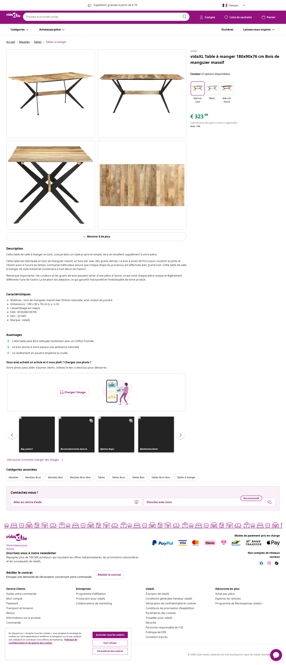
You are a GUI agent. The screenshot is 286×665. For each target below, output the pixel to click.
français (233, 5)
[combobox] (106, 17)
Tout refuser (110, 642)
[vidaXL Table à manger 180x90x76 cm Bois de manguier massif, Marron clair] (51, 94)
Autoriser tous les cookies (110, 634)
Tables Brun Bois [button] (160, 477)
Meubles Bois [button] (55, 477)
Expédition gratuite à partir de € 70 (115, 5)
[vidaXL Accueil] (13, 15)
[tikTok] (276, 563)
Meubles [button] (13, 477)
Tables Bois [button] (138, 477)
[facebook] (261, 563)
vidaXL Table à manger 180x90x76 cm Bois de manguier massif (234, 59)
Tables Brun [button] (118, 477)
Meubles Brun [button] (33, 477)
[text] (199, 117)
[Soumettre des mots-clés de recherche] (184, 16)
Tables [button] (101, 477)
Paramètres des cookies (161, 613)
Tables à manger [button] (186, 477)
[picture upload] (117, 392)
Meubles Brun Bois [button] (80, 477)
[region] (68, 644)
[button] (37, 434)
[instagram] (269, 563)
